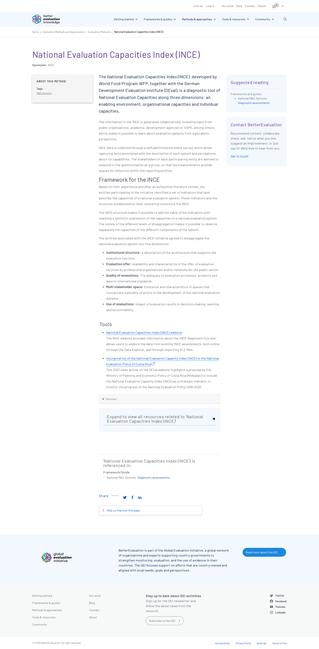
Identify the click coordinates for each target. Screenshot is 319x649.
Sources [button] (111, 399)
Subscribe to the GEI (162, 620)
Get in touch (239, 156)
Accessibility (222, 643)
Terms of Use (279, 643)
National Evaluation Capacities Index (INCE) (138, 31)
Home (35, 31)
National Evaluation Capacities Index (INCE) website (144, 332)
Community (39, 624)
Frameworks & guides (46, 603)
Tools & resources (44, 617)
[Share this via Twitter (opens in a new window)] (124, 497)
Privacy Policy (243, 643)
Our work (227, 6)
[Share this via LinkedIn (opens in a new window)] (140, 497)
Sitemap (261, 643)
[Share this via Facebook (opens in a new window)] (132, 497)
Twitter (279, 595)
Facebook (281, 601)
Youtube (280, 606)
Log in (210, 6)
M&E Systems (44, 93)
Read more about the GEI (262, 552)
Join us (198, 6)
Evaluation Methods (99, 31)
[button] (285, 19)
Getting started (42, 595)
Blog (239, 6)
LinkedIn (280, 612)
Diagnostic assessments (154, 477)
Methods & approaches (47, 610)
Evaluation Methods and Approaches (63, 31)
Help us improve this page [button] (123, 510)
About (262, 6)
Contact (250, 6)
